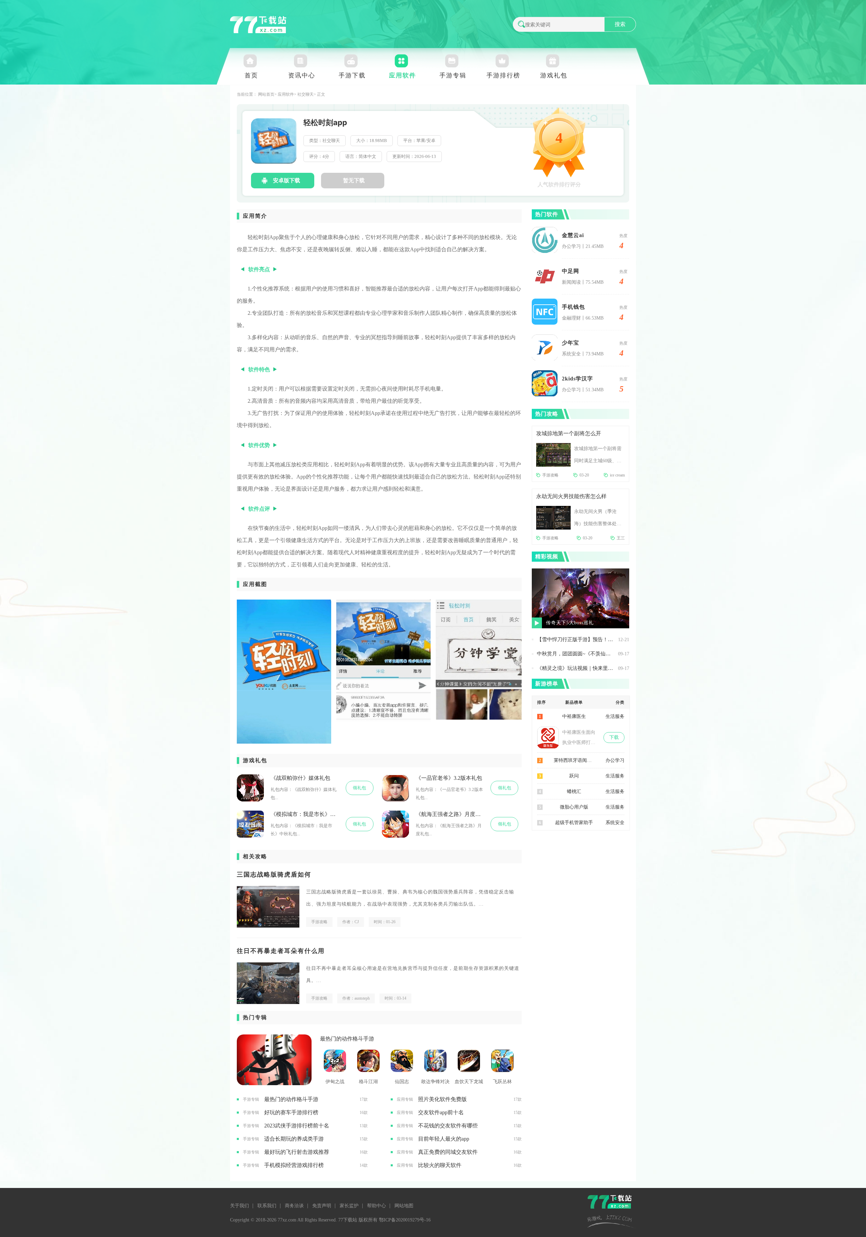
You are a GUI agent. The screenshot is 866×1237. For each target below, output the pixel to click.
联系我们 (266, 1205)
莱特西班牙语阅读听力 (574, 760)
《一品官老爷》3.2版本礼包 (449, 778)
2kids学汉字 (577, 378)
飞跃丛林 (502, 1081)
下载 (614, 737)
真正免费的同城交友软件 (448, 1152)
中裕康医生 (574, 716)
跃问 (574, 775)
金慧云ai (573, 235)
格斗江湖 (368, 1081)
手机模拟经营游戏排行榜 (294, 1165)
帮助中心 (376, 1205)
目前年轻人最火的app (443, 1139)
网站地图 (403, 1205)
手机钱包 (573, 307)
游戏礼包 (553, 75)
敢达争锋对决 (435, 1081)
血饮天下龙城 (469, 1081)
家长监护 (349, 1205)
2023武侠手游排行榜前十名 (296, 1125)
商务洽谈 (294, 1205)
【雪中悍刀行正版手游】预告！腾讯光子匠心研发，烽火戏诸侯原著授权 (576, 639)
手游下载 (352, 75)
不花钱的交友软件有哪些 (448, 1125)
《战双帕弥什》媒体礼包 (300, 778)
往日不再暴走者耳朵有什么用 (281, 951)
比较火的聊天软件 (439, 1165)
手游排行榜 (503, 75)
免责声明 (321, 1205)
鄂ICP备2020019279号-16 (405, 1219)
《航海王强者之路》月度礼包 (450, 814)
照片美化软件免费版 (442, 1099)
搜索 (620, 24)
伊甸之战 (334, 1081)
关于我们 (239, 1205)
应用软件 (402, 75)
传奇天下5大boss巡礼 (570, 622)
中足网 (570, 271)
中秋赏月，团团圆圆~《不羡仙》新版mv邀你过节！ (576, 653)
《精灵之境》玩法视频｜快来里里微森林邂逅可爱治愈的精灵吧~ (576, 668)
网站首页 (266, 94)
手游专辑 (452, 75)
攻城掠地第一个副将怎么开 (568, 433)
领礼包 (359, 787)
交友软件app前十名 (441, 1112)
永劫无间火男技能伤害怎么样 (571, 496)
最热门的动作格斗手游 (347, 1039)
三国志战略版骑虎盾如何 (274, 874)
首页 (251, 75)
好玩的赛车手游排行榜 (291, 1112)
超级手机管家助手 (574, 822)
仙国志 (402, 1081)
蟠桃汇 (574, 791)
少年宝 (570, 343)
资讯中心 (301, 75)
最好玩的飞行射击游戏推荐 (296, 1152)
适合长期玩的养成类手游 (294, 1139)
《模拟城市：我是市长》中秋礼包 (305, 814)
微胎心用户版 (574, 807)
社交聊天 (305, 94)
